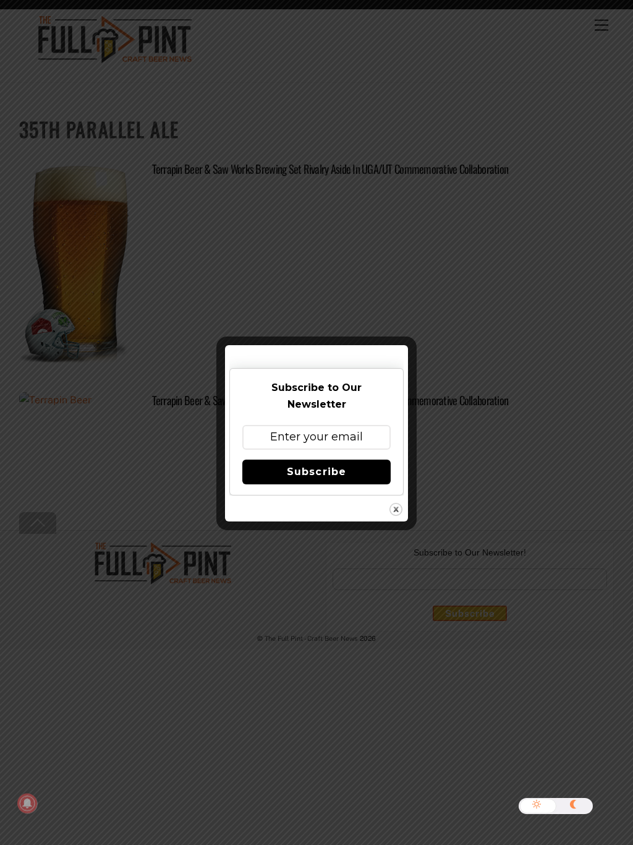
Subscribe (316, 472)
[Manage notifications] (27, 803)
